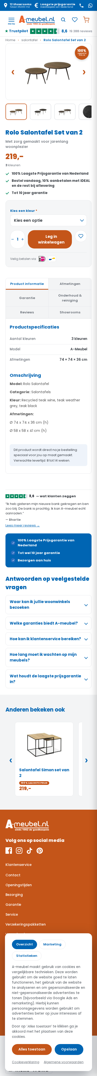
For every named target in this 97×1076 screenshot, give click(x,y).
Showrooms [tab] (70, 312)
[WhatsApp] (90, 5)
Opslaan (69, 1049)
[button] (48, 71)
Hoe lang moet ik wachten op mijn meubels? (43, 657)
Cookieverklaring (25, 1062)
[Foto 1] (16, 112)
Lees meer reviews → (22, 525)
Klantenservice (18, 864)
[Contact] (81, 5)
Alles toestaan (31, 1049)
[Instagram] (19, 850)
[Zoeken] (63, 19)
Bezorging (14, 894)
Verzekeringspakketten (25, 924)
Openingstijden (18, 885)
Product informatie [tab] (27, 283)
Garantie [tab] (27, 298)
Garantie (13, 904)
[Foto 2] (40, 112)
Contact (12, 875)
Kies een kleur (23, 211)
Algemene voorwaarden (64, 1062)
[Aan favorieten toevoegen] (81, 236)
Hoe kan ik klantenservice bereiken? (45, 638)
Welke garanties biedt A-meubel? (44, 623)
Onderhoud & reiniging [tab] (70, 298)
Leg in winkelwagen (51, 239)
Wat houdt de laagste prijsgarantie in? (45, 678)
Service (11, 914)
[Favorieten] (74, 19)
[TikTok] (29, 850)
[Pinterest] (40, 850)
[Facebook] (8, 850)
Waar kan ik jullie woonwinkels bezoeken (40, 604)
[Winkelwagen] (86, 19)
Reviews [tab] (27, 312)
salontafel (29, 40)
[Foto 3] (65, 112)
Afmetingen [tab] (70, 283)
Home (10, 40)
